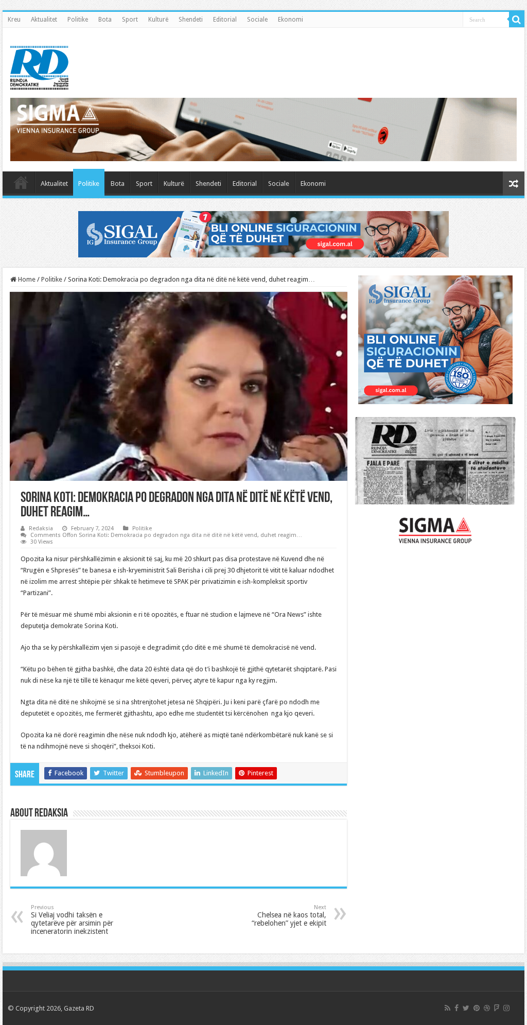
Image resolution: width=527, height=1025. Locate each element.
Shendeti (191, 19)
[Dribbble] (487, 1008)
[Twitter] (466, 1008)
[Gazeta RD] (39, 66)
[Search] (516, 19)
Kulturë (158, 19)
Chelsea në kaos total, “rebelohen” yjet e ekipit (289, 915)
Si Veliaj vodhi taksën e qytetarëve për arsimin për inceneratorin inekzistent (72, 919)
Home (26, 279)
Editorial (225, 19)
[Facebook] (456, 1008)
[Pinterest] (476, 1008)
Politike (77, 19)
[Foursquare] (496, 1008)
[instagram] (506, 1008)
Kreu (14, 19)
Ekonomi (290, 19)
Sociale (257, 19)
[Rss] (447, 1008)
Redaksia (41, 528)
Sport (130, 19)
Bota (105, 19)
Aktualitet (44, 19)
